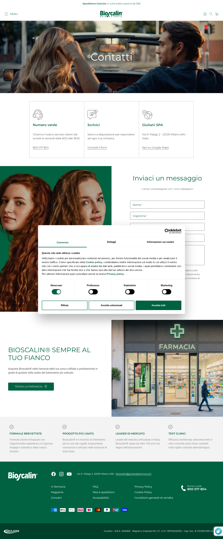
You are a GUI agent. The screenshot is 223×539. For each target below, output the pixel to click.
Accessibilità (101, 497)
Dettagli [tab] (111, 241)
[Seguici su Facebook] (53, 474)
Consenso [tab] (62, 242)
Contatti (56, 497)
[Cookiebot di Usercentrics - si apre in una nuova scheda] (167, 231)
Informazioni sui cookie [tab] (160, 241)
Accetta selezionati (111, 305)
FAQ (95, 486)
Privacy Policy (143, 486)
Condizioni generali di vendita (154, 497)
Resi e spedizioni (103, 492)
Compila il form (97, 147)
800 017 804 (41, 147)
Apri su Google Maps (155, 147)
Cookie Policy (143, 492)
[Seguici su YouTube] (69, 474)
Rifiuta (64, 305)
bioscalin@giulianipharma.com (133, 473)
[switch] (93, 291)
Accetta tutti (158, 305)
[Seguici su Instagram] (61, 474)
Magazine (57, 492)
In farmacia (58, 486)
